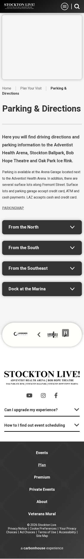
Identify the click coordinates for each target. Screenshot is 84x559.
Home (6, 88)
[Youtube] (29, 395)
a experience (42, 548)
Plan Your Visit (31, 88)
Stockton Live (19, 6)
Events (42, 453)
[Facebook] (56, 395)
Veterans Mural (42, 514)
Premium (42, 477)
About (42, 502)
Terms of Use (47, 532)
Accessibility (67, 532)
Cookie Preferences (43, 528)
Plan (42, 465)
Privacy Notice (17, 528)
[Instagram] (43, 395)
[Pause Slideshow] (65, 332)
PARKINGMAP (13, 208)
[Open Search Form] (77, 6)
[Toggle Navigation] (64, 6)
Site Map (42, 536)
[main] (42, 174)
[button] (38, 334)
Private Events (42, 489)
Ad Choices (27, 532)
